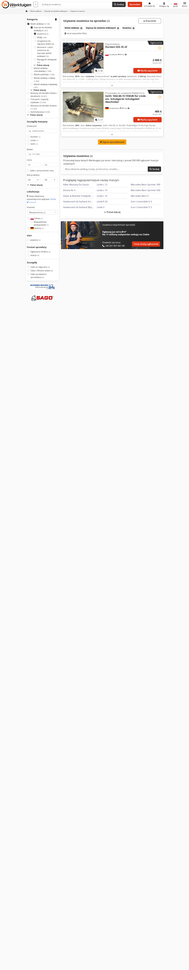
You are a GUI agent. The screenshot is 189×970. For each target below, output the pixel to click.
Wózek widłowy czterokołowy (42, 70)
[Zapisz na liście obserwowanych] (160, 48)
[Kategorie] (35, 4)
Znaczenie (150, 20)
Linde (34, 140)
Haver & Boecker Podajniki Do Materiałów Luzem (88, 195)
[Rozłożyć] (112, 85)
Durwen (35, 136)
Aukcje (34, 255)
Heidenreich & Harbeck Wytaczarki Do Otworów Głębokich (93, 207)
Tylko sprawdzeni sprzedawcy (38, 276)
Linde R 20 (102, 201)
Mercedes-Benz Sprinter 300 (145, 184)
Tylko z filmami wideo (41, 270)
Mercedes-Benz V (140, 195)
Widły (42, 37)
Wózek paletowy (44, 74)
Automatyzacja (40, 112)
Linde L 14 (102, 190)
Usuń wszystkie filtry (76, 33)
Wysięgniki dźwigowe (47, 61)
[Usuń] (81, 28)
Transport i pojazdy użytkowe (39, 101)
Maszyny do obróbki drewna (43, 107)
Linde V (100, 207)
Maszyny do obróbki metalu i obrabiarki (43, 94)
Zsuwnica (42, 33)
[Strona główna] (27, 11)
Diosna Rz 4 (69, 190)
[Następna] (101, 58)
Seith (34, 144)
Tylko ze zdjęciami (40, 267)
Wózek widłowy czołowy (44, 79)
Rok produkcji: (33, 175)
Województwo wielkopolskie (41, 223)
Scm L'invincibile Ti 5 (141, 207)
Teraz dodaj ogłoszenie (146, 244)
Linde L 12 (102, 184)
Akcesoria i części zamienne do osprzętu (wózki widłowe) (45, 51)
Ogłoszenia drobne (40, 251)
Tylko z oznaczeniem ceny (42, 170)
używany (35, 240)
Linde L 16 (102, 195)
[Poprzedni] (65, 58)
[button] (184, 4)
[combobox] (42, 212)
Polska (38, 218)
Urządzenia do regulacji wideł (45, 42)
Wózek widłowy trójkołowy (45, 86)
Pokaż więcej (113, 212)
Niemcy (39, 228)
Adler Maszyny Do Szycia (76, 184)
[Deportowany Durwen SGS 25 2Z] (83, 58)
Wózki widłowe (40, 24)
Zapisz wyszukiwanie (113, 142)
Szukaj (120, 4)
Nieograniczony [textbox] (37, 212)
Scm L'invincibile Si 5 (141, 201)
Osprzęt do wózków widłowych (43, 29)
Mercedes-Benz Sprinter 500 (145, 190)
